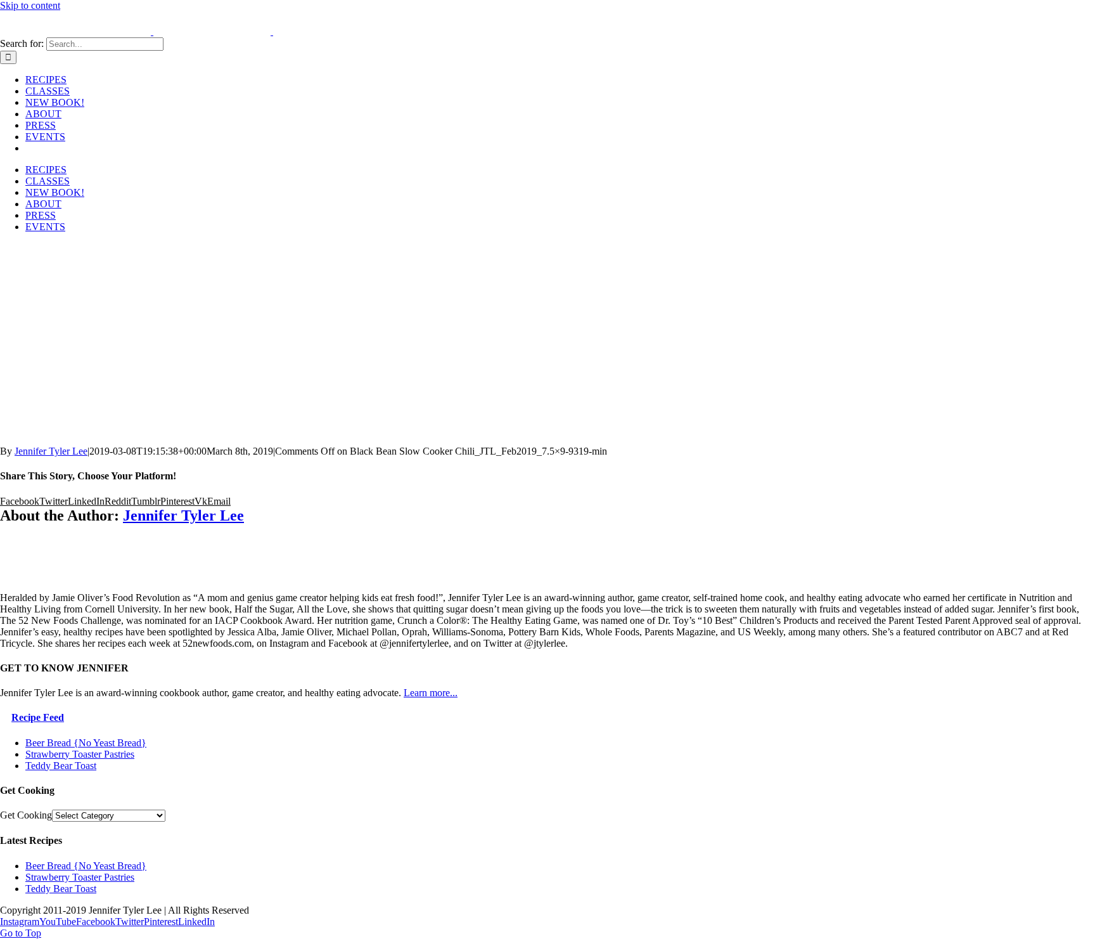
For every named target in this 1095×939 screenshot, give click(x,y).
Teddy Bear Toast (60, 765)
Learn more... (431, 692)
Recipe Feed (37, 717)
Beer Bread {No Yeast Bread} (85, 742)
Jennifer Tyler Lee (51, 451)
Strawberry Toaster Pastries (79, 754)
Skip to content (30, 5)
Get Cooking (26, 815)
